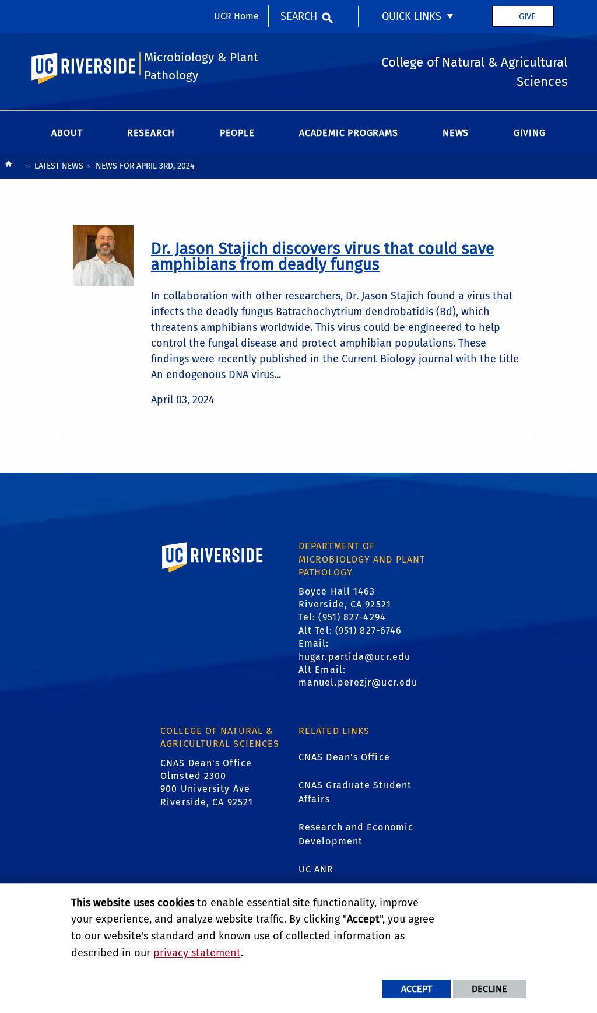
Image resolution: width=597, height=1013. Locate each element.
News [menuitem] (456, 132)
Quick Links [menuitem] (411, 16)
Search (298, 16)
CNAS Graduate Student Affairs (355, 792)
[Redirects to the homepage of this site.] (8, 166)
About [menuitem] (66, 132)
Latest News (58, 166)
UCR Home (236, 16)
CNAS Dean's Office (344, 757)
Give (527, 16)
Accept (416, 988)
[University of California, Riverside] (212, 573)
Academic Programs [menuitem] (348, 132)
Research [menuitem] (151, 132)
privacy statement (197, 952)
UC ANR (316, 869)
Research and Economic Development (355, 834)
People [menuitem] (237, 132)
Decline (489, 988)
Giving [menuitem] (530, 132)
